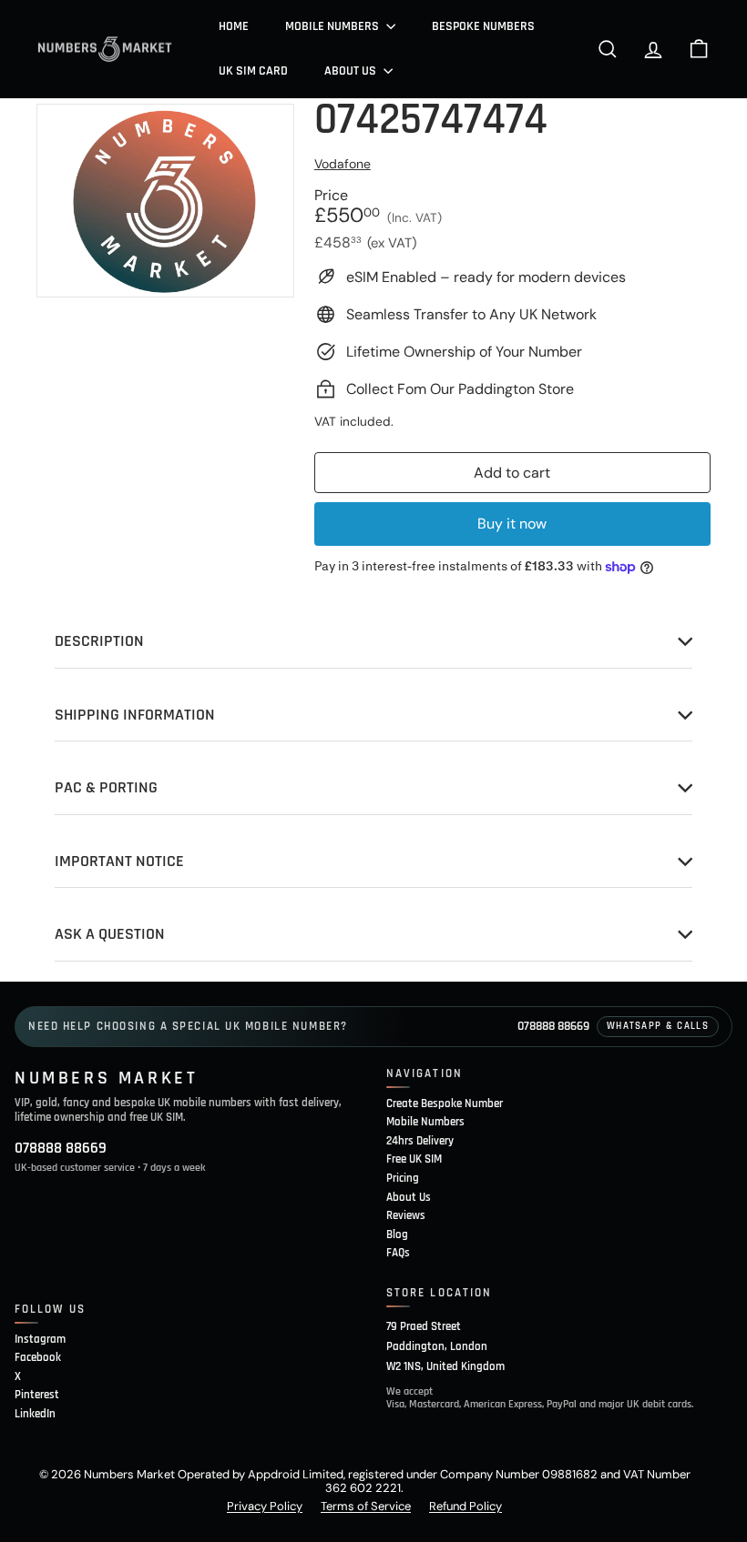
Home (234, 26)
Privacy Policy (264, 1506)
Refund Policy (465, 1506)
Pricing (402, 1178)
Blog (397, 1234)
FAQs (398, 1252)
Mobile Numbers (333, 26)
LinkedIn (35, 1413)
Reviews (405, 1215)
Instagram (40, 1339)
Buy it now (512, 523)
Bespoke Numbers (483, 26)
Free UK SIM (414, 1159)
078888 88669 (553, 1026)
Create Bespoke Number (444, 1103)
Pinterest (37, 1394)
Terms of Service (366, 1506)
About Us (351, 71)
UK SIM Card (253, 71)
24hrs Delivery (420, 1141)
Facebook (38, 1357)
